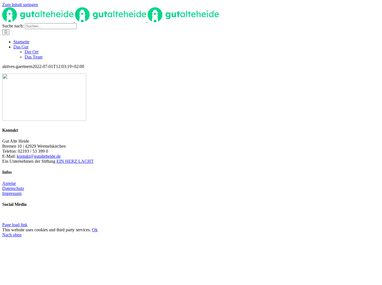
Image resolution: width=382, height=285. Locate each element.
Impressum (12, 193)
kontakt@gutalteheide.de (39, 156)
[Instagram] (13, 217)
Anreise (9, 183)
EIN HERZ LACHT (75, 161)
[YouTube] (9, 217)
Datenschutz (13, 188)
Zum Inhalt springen (20, 4)
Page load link (14, 224)
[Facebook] (4, 217)
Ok (95, 229)
